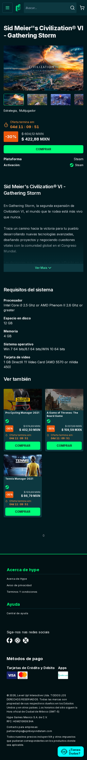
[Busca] (72, 7)
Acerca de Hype (17, 578)
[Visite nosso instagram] (17, 640)
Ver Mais (41, 267)
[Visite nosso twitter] (26, 640)
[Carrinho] (82, 7)
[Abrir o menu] (7, 8)
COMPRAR (43, 149)
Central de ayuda (17, 613)
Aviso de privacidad (19, 585)
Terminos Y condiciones (22, 591)
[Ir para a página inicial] (18, 8)
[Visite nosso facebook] (9, 640)
